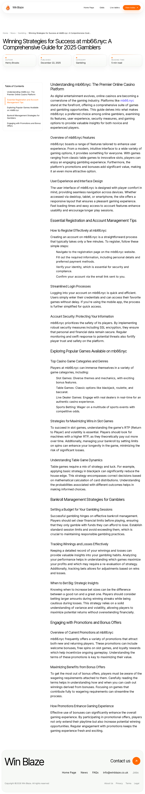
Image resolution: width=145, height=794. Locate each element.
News (13, 33)
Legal (136, 783)
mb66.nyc (127, 100)
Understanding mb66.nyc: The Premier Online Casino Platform (21, 93)
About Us (108, 783)
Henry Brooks (12, 63)
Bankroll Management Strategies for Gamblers (23, 116)
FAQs (95, 772)
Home (5, 33)
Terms (128, 783)
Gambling (22, 33)
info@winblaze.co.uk (115, 772)
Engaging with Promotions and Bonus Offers (24, 124)
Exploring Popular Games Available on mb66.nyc (22, 108)
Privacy (119, 783)
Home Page (69, 772)
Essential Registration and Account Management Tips (22, 101)
